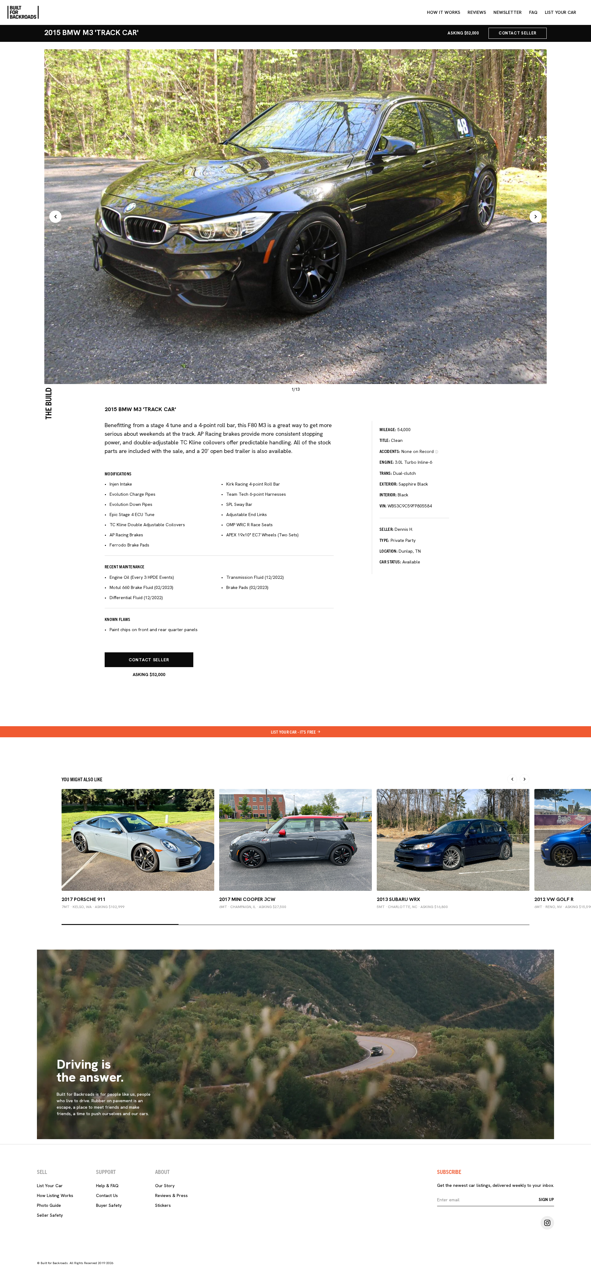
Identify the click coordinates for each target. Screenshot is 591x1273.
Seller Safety (50, 1215)
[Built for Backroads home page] (23, 12)
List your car (560, 12)
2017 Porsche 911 (84, 899)
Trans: (386, 473)
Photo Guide (49, 1205)
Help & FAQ (107, 1185)
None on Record (417, 451)
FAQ (533, 12)
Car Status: (390, 561)
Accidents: (390, 451)
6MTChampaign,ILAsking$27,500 (252, 906)
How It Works (443, 12)
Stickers (163, 1205)
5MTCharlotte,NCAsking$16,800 (412, 906)
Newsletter (507, 12)
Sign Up (546, 1199)
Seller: (386, 529)
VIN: (383, 505)
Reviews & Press (171, 1195)
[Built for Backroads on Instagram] (547, 1223)
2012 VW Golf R (553, 899)
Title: (385, 440)
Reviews (477, 12)
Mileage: (388, 429)
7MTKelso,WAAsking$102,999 (93, 906)
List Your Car (50, 1185)
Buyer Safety (109, 1205)
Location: (388, 551)
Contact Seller (518, 33)
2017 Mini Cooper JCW (247, 899)
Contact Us (107, 1195)
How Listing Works (55, 1195)
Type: (384, 540)
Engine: (387, 462)
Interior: (388, 494)
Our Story (165, 1185)
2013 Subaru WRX (398, 899)
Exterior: (388, 483)
